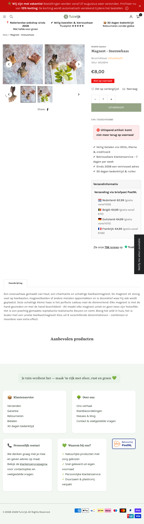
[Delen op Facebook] (47, 109)
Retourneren (15, 416)
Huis (5, 34)
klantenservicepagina (33, 464)
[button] (137, 16)
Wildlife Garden (98, 46)
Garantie (12, 411)
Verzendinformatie (105, 184)
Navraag (131, 89)
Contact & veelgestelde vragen (96, 421)
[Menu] (4, 16)
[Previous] (9, 64)
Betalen (12, 421)
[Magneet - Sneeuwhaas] (28, 94)
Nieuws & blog (85, 416)
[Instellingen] (131, 16)
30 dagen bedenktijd (20, 426)
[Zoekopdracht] (11, 16)
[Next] (78, 64)
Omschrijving (15, 283)
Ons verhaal (84, 406)
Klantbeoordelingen (89, 411)
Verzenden (14, 406)
